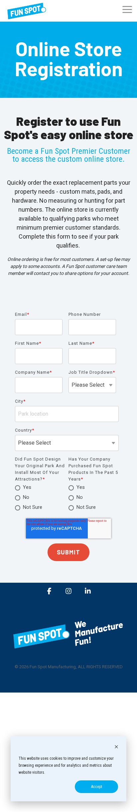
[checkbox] (40, 498)
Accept (96, 786)
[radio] (40, 488)
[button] (127, 9)
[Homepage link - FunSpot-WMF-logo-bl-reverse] (68, 649)
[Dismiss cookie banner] (116, 747)
